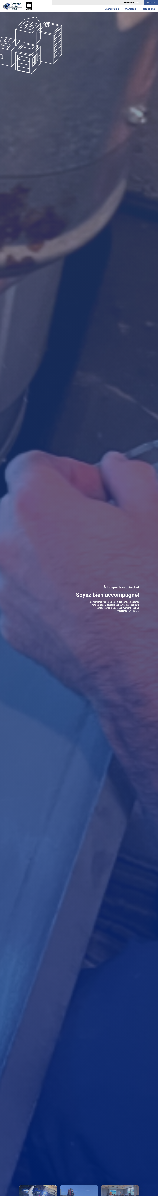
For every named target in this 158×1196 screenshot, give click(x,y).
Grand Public (112, 8)
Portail (152, 3)
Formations (148, 8)
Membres (130, 8)
